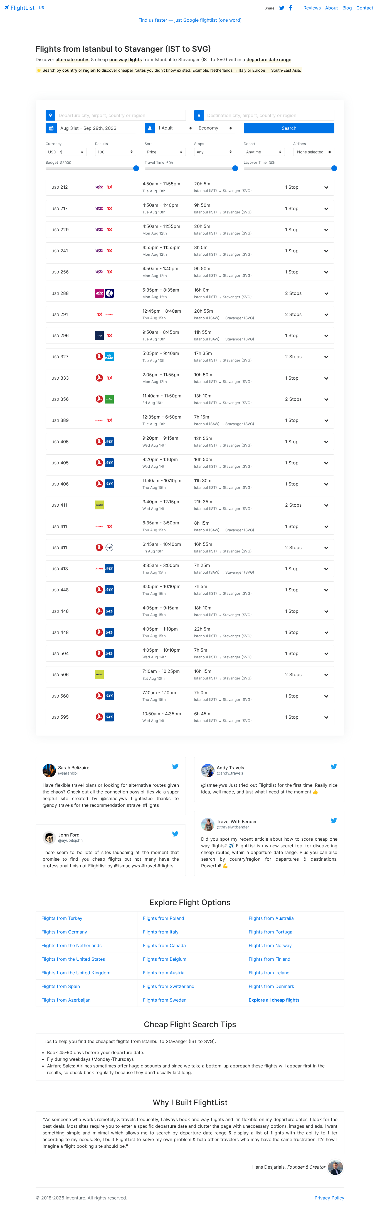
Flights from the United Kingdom (75, 972)
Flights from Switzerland (168, 986)
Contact (364, 8)
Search (289, 128)
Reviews (312, 8)
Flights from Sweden (164, 1000)
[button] (326, 187)
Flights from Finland (269, 959)
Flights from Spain (60, 986)
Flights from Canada (164, 945)
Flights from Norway (270, 945)
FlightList (21, 7)
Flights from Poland (163, 918)
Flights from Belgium (164, 959)
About (331, 8)
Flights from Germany (64, 932)
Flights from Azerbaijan (65, 1000)
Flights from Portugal (271, 932)
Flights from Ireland (269, 972)
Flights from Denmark (271, 986)
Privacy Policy (329, 1198)
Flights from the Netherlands (71, 945)
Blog (347, 8)
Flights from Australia (271, 918)
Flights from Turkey (61, 918)
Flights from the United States (73, 959)
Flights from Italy (161, 932)
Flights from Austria (163, 972)
